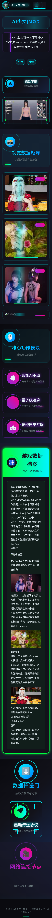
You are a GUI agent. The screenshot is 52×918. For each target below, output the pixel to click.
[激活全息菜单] (39, 5)
